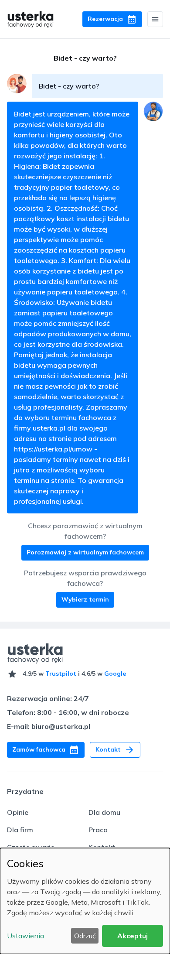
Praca (98, 829)
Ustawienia (25, 935)
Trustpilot (60, 673)
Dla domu (104, 812)
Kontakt (101, 847)
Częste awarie (30, 847)
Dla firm (20, 829)
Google (115, 673)
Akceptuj (132, 935)
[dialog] (85, 901)
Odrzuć (85, 935)
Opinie (17, 812)
